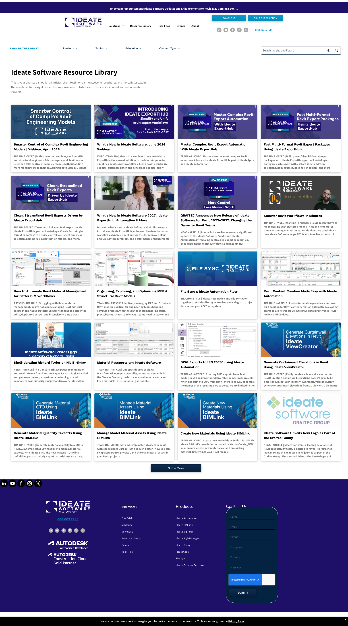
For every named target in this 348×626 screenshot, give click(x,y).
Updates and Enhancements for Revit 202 (190, 9)
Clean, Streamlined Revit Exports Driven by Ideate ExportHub (48, 217)
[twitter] (246, 30)
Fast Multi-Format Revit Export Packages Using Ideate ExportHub (297, 146)
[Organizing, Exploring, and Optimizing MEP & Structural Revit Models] (134, 268)
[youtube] (225, 30)
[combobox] (297, 51)
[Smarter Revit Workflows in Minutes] (301, 193)
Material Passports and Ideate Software (129, 362)
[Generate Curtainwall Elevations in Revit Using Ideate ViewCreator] (301, 340)
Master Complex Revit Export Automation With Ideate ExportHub (214, 146)
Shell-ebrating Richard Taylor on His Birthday (50, 362)
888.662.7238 (263, 29)
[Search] (337, 51)
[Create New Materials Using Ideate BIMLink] (218, 410)
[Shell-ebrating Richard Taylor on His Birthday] (51, 340)
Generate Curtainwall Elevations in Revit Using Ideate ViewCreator (296, 364)
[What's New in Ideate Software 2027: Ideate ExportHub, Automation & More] (134, 193)
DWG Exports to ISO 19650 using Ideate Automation (212, 364)
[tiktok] (82, 531)
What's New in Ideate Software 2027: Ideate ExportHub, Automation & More (132, 217)
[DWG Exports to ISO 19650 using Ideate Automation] (218, 340)
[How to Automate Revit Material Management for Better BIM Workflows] (51, 268)
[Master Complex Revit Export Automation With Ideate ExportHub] (218, 122)
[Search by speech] (329, 50)
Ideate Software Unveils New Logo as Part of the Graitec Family (299, 435)
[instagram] (239, 30)
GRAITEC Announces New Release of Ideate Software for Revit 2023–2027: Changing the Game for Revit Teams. (216, 220)
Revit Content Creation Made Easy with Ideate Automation (300, 293)
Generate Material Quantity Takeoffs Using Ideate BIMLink (48, 435)
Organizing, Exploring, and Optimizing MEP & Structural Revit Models (132, 293)
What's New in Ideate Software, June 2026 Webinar (131, 146)
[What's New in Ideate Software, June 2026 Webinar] (134, 122)
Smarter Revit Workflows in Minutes (293, 216)
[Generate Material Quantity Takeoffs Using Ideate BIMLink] (51, 410)
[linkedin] (219, 30)
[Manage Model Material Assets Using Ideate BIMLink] (134, 410)
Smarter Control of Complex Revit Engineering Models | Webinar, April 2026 (51, 146)
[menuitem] (116, 26)
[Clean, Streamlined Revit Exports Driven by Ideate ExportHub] (51, 193)
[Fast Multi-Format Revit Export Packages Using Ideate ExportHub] (301, 122)
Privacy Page (236, 621)
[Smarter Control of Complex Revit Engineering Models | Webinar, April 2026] (51, 122)
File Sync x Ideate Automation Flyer (209, 291)
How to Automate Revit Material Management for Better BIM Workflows (50, 293)
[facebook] (232, 30)
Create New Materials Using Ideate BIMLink (215, 433)
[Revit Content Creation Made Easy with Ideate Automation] (301, 268)
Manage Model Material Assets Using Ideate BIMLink (132, 435)
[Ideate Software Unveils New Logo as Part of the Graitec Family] (301, 410)
